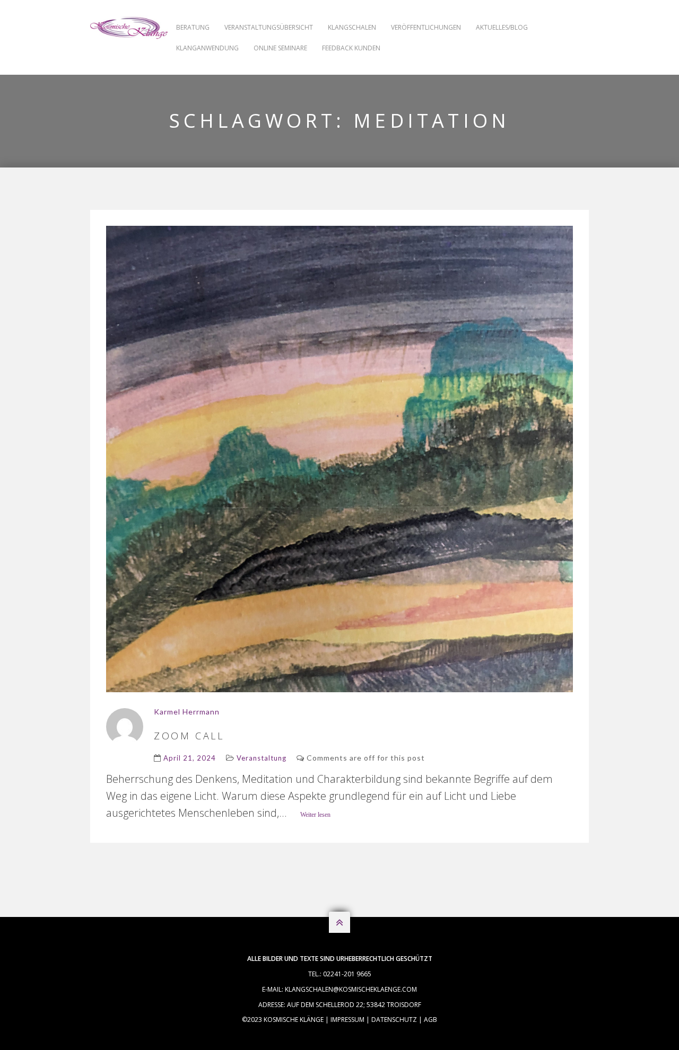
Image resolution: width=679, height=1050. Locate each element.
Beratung (193, 27)
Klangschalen (352, 27)
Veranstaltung (261, 758)
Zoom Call (189, 735)
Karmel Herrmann (187, 711)
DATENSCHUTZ (394, 1019)
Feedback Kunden (351, 47)
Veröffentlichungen (426, 27)
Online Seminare (280, 47)
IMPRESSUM (347, 1019)
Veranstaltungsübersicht (268, 27)
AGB (430, 1019)
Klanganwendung (207, 47)
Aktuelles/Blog (502, 27)
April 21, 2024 (189, 758)
